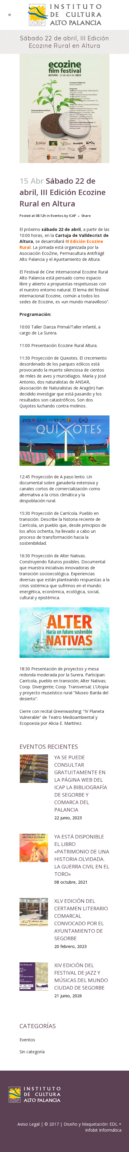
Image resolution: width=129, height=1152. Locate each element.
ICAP (72, 215)
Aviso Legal (28, 1124)
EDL (114, 1124)
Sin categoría (32, 1051)
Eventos (57, 215)
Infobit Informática (103, 1130)
